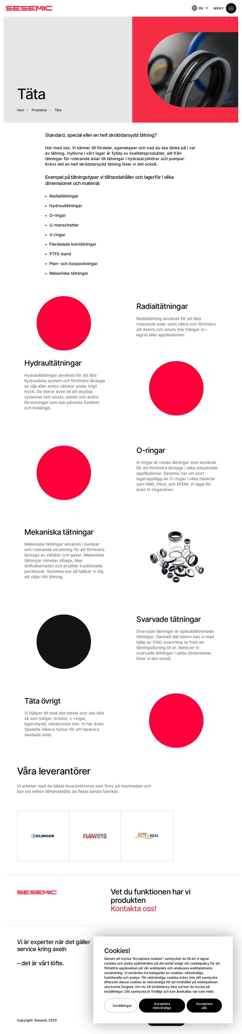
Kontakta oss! (133, 908)
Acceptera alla (204, 1006)
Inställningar (122, 1006)
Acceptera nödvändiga (162, 1006)
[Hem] (29, 8)
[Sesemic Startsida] (37, 892)
